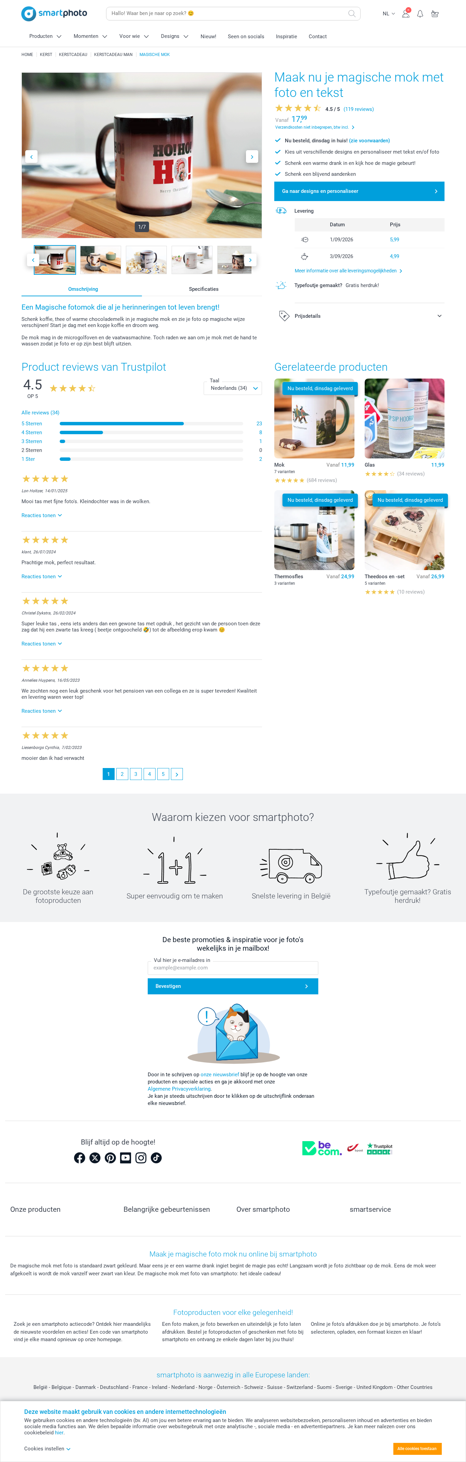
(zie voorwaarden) (369, 141)
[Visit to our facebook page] (79, 1158)
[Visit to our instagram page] (141, 1158)
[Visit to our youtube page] (125, 1158)
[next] (177, 774)
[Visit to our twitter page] (95, 1158)
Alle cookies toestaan (417, 1448)
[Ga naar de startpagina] (54, 14)
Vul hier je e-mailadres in (182, 960)
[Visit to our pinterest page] (110, 1158)
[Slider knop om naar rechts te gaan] (252, 156)
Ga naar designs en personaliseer (320, 191)
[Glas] (405, 418)
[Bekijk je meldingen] (420, 13)
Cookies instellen (44, 1449)
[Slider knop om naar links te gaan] (31, 156)
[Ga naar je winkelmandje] (435, 13)
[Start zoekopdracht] (352, 13)
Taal (214, 381)
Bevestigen (168, 986)
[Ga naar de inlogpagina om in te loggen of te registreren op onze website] (405, 13)
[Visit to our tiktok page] (156, 1158)
